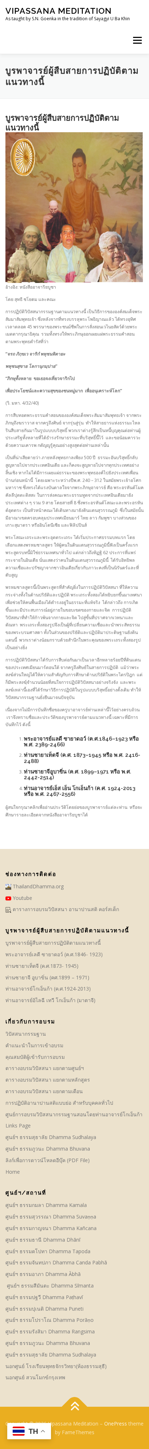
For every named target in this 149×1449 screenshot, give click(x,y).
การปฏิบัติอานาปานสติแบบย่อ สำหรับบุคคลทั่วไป (59, 1102)
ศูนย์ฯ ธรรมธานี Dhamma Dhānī (42, 1239)
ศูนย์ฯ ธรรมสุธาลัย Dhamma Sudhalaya (50, 1137)
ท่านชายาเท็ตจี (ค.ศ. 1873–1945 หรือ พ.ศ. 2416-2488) (82, 758)
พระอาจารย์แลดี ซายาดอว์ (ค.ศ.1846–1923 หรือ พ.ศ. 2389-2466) (81, 741)
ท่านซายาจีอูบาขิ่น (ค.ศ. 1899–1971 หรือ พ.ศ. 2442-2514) (77, 774)
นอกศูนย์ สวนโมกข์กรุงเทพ (35, 1377)
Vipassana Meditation (58, 11)
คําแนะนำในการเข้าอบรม (34, 1045)
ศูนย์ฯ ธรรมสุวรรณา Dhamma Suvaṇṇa (50, 1216)
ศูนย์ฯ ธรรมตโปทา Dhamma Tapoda (47, 1251)
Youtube (21, 897)
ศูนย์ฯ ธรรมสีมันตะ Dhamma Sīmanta (49, 1285)
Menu (137, 40)
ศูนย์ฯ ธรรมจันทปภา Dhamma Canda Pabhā (56, 1262)
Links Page (18, 1125)
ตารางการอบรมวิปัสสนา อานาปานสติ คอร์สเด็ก (65, 909)
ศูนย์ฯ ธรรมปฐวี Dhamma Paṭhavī (44, 1297)
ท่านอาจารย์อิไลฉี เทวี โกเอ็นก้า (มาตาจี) (50, 1000)
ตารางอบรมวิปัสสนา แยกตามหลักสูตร (47, 1079)
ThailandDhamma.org (37, 886)
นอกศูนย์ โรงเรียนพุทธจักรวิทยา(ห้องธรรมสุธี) (56, 1366)
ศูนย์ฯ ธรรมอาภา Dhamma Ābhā (43, 1274)
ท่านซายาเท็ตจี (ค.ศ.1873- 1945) (41, 965)
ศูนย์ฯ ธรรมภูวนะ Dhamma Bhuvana (47, 1148)
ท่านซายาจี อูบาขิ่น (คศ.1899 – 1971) (47, 977)
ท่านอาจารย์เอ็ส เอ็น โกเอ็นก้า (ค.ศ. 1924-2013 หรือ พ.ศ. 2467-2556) (79, 791)
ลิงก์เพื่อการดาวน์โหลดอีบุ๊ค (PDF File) (47, 1160)
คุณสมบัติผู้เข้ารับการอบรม (35, 1056)
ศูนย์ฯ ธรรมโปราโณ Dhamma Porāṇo (49, 1319)
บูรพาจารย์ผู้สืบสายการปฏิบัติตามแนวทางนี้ (53, 942)
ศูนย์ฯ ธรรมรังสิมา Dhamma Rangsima (50, 1331)
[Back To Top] (75, 1406)
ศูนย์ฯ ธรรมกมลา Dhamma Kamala (46, 1205)
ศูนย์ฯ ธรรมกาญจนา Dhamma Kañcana (51, 1228)
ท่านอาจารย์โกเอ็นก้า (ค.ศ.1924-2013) (48, 988)
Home (12, 1171)
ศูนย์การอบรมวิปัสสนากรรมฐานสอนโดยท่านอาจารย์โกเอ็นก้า (73, 1114)
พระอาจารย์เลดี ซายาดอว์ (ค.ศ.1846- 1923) (54, 954)
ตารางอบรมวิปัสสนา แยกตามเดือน (44, 1091)
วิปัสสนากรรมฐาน (25, 1033)
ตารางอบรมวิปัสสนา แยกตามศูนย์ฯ (44, 1068)
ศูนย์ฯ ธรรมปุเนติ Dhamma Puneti (44, 1308)
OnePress (115, 1423)
